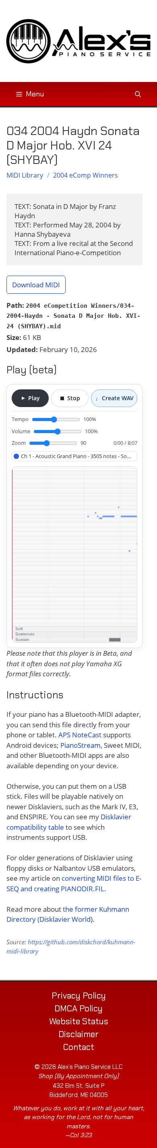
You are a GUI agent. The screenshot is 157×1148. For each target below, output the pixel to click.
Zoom (49, 442)
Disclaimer (78, 1034)
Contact (78, 1047)
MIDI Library (24, 175)
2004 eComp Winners (85, 175)
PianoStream (80, 745)
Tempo (54, 419)
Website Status (78, 1021)
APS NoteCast (79, 734)
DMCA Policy (78, 1008)
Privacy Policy (79, 995)
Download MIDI (36, 284)
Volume (55, 431)
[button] (138, 94)
